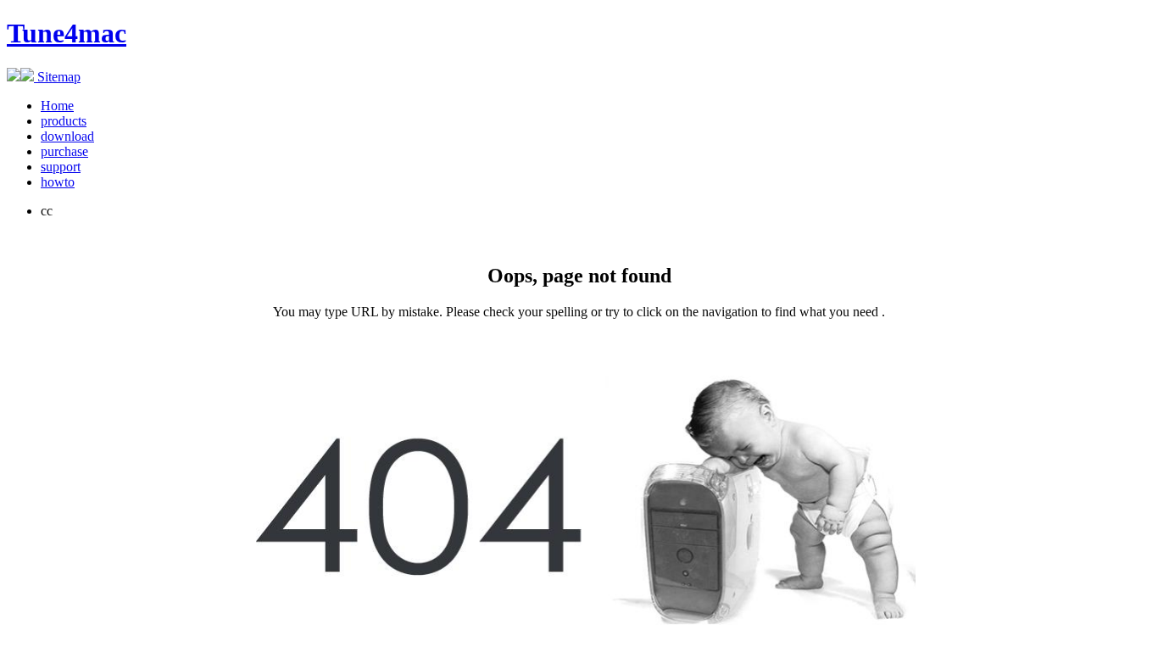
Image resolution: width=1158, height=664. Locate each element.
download (67, 136)
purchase (64, 151)
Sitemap (57, 77)
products (63, 121)
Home (57, 105)
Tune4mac (66, 33)
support (61, 166)
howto (58, 182)
